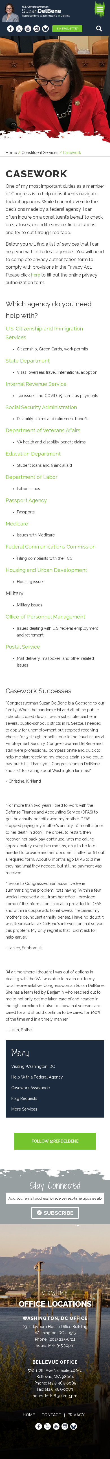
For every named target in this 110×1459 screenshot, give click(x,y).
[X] (19, 28)
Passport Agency (26, 500)
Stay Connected (55, 1185)
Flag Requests (24, 1098)
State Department (28, 361)
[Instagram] (36, 28)
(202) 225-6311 (62, 1339)
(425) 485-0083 (59, 1389)
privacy (76, 1415)
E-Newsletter (67, 28)
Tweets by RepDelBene (55, 1129)
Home (11, 152)
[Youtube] (28, 28)
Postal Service (23, 647)
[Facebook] (10, 28)
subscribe (58, 1213)
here (35, 275)
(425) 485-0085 (62, 1383)
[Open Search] (99, 28)
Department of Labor (32, 477)
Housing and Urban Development (46, 570)
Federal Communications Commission (51, 547)
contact (51, 1415)
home (29, 1415)
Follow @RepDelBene (55, 1141)
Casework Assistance (30, 1088)
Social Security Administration (41, 407)
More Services (24, 1109)
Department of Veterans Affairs (43, 430)
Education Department (33, 454)
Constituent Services (39, 152)
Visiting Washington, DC (33, 1066)
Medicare (17, 524)
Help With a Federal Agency (37, 1077)
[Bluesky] (45, 28)
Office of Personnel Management (45, 617)
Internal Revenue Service (36, 384)
